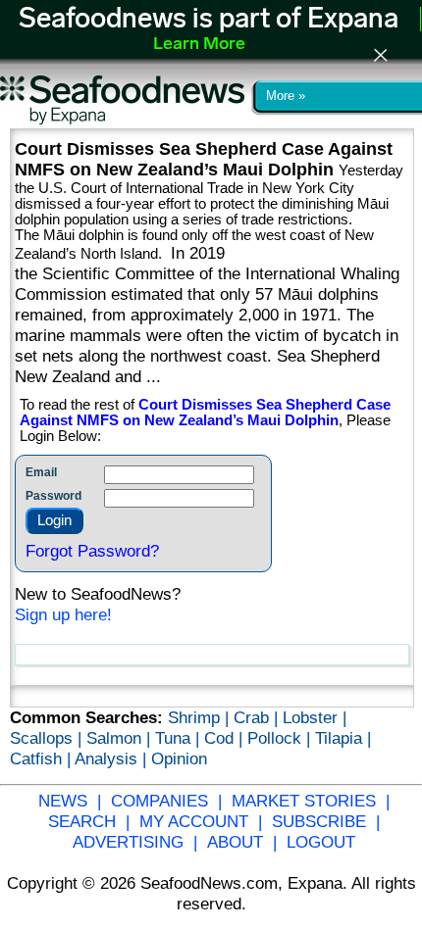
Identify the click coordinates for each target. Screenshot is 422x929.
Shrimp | (201, 717)
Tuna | (179, 738)
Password (53, 496)
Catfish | (42, 758)
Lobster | (314, 717)
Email (41, 472)
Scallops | (48, 738)
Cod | (225, 738)
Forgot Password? (92, 551)
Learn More (199, 45)
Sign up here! (63, 614)
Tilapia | (343, 738)
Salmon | (120, 738)
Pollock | (281, 738)
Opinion (179, 758)
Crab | (258, 717)
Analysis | (113, 758)
